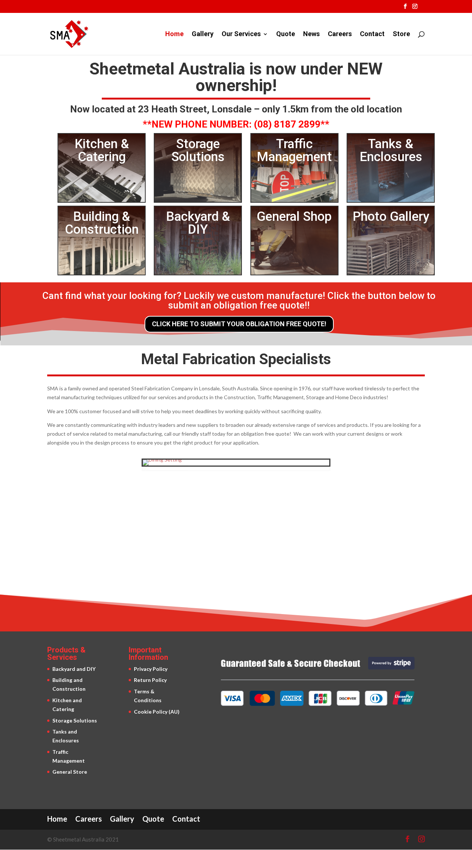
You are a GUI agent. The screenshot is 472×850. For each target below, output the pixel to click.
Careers (340, 34)
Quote (285, 34)
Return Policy (150, 680)
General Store (69, 772)
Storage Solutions (74, 720)
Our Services (241, 34)
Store (401, 34)
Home (174, 34)
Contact (372, 34)
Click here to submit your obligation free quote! (239, 324)
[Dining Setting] (162, 459)
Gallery (203, 34)
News (311, 34)
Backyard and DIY (74, 669)
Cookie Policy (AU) (157, 711)
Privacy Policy (150, 669)
